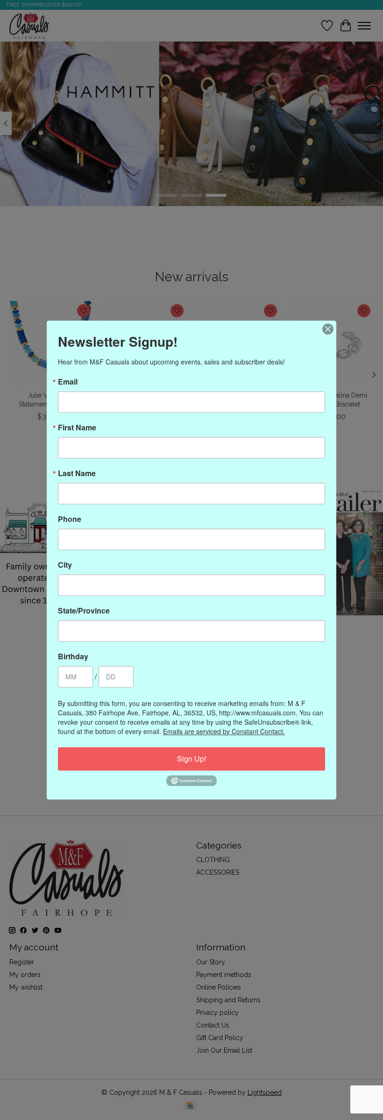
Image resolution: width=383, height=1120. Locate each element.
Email (68, 381)
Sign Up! (191, 758)
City (65, 565)
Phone (69, 519)
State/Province (84, 610)
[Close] (327, 329)
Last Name (77, 473)
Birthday (73, 656)
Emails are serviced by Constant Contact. (224, 731)
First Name (77, 427)
